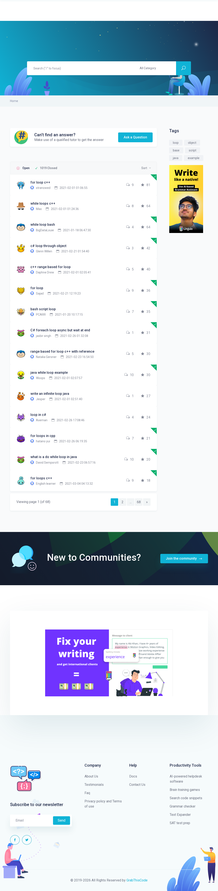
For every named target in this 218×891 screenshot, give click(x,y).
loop (176, 142)
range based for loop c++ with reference (62, 351)
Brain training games (185, 790)
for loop (36, 288)
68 (139, 502)
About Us (91, 776)
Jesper (40, 399)
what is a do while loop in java (53, 457)
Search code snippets (186, 798)
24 (148, 417)
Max (39, 209)
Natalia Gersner (46, 357)
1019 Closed (48, 168)
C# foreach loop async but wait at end (60, 330)
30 (148, 354)
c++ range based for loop (50, 267)
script (192, 150)
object (192, 142)
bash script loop (43, 309)
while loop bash (42, 225)
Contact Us (137, 785)
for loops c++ (41, 478)
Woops (40, 378)
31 (148, 333)
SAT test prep (180, 823)
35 (148, 312)
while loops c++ (42, 203)
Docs (133, 776)
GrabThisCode (137, 880)
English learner (46, 483)
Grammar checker (182, 806)
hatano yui (43, 441)
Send (61, 820)
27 (148, 396)
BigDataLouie (45, 230)
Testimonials (94, 785)
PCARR (41, 314)
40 (148, 269)
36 (148, 291)
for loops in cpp (42, 436)
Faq (87, 793)
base (176, 150)
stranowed (43, 188)
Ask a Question (135, 137)
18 (148, 481)
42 (148, 248)
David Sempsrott (47, 462)
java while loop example (49, 373)
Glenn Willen (44, 251)
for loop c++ (40, 182)
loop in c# (38, 415)
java (175, 158)
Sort (144, 168)
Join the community (182, 558)
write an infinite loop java (49, 394)
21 (148, 438)
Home (14, 101)
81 (148, 185)
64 (148, 206)
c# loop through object (48, 246)
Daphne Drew (45, 272)
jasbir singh (43, 336)
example (193, 158)
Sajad (40, 293)
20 (148, 459)
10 (132, 375)
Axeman (41, 420)
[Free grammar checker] (186, 198)
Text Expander (180, 815)
